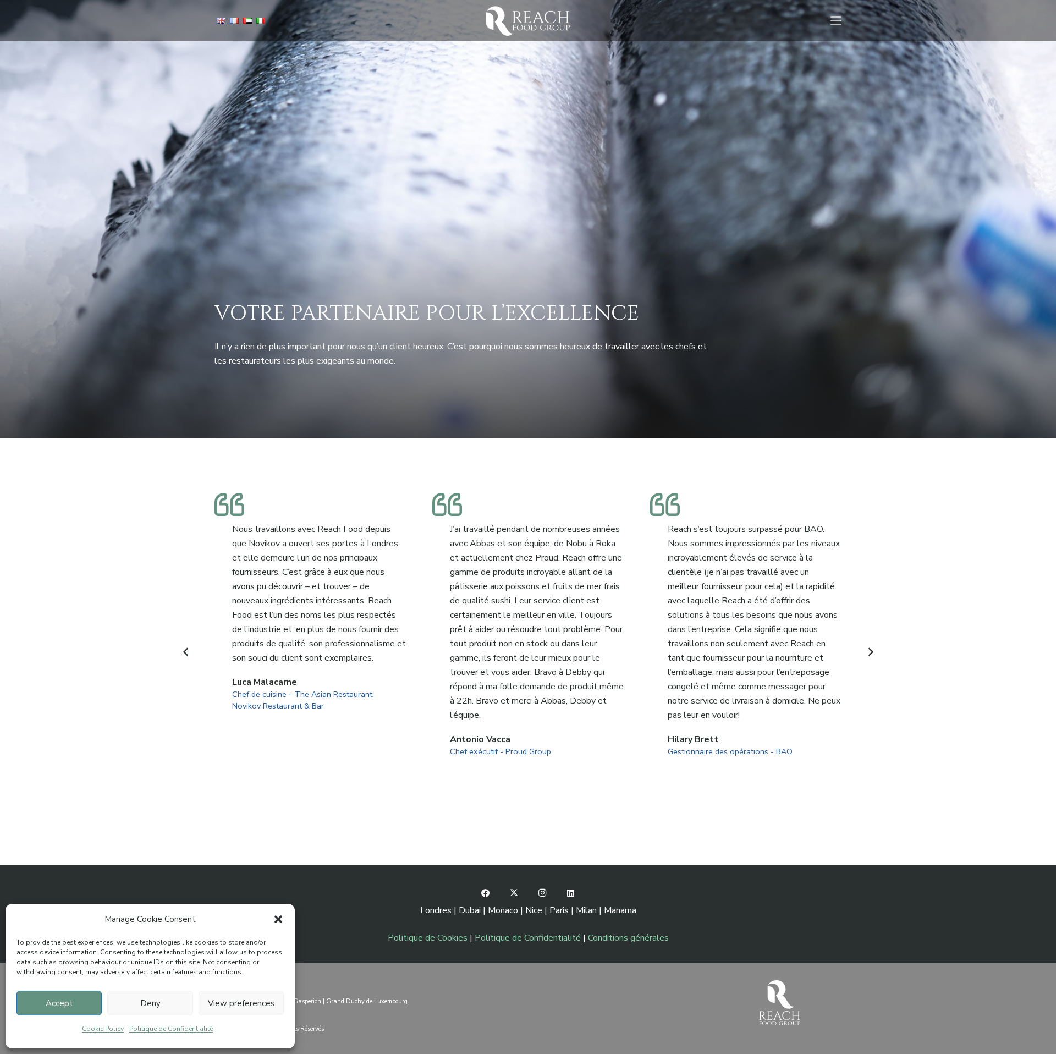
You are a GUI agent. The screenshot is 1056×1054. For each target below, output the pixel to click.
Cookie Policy (103, 1028)
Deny (150, 1003)
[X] (514, 893)
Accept (59, 1003)
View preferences (241, 1003)
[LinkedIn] (570, 893)
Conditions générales (628, 938)
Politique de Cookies (428, 938)
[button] (278, 919)
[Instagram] (542, 893)
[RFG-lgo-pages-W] (527, 21)
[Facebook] (485, 893)
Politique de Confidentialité (171, 1028)
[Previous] (185, 651)
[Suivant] (870, 651)
